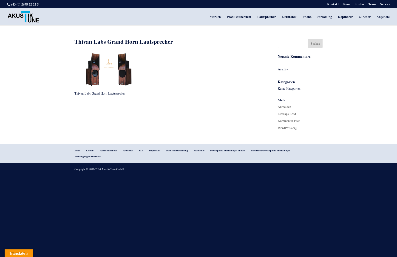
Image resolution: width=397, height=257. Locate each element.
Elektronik (289, 17)
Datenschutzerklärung (177, 150)
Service (385, 4)
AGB (141, 150)
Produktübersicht (239, 17)
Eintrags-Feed (287, 114)
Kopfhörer (345, 17)
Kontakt (333, 4)
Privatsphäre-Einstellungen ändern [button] (227, 150)
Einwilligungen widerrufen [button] (87, 156)
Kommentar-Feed (289, 120)
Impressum (154, 150)
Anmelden (284, 106)
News (346, 4)
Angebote (383, 17)
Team (372, 4)
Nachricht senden (108, 150)
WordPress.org (287, 128)
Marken (215, 17)
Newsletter (128, 150)
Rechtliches (198, 150)
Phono (307, 17)
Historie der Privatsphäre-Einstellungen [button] (270, 150)
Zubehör (365, 17)
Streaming (325, 17)
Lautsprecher (266, 17)
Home (77, 150)
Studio (359, 4)
